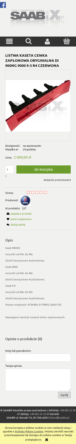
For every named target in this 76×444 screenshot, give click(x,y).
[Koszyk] (66, 41)
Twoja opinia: (13, 365)
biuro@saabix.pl (60, 417)
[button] (9, 41)
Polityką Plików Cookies (29, 431)
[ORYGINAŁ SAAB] (25, 200)
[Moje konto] (47, 41)
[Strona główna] (37, 17)
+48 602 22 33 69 (39, 414)
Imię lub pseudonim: (18, 350)
